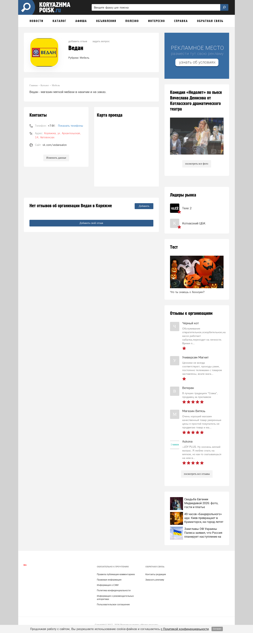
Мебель (84, 57)
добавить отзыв (77, 41)
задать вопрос (101, 41)
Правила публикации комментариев (116, 574)
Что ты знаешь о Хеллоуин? (187, 292)
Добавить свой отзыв (91, 223)
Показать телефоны (70, 125)
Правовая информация (109, 579)
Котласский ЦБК (193, 223)
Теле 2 (187, 208)
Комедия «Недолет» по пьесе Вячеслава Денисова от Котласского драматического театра (196, 101)
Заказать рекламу (154, 579)
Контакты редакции (155, 574)
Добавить (144, 206)
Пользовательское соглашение (113, 604)
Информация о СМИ (108, 585)
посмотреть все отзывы (197, 474)
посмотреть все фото (196, 163)
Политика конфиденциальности (114, 590)
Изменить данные (56, 157)
